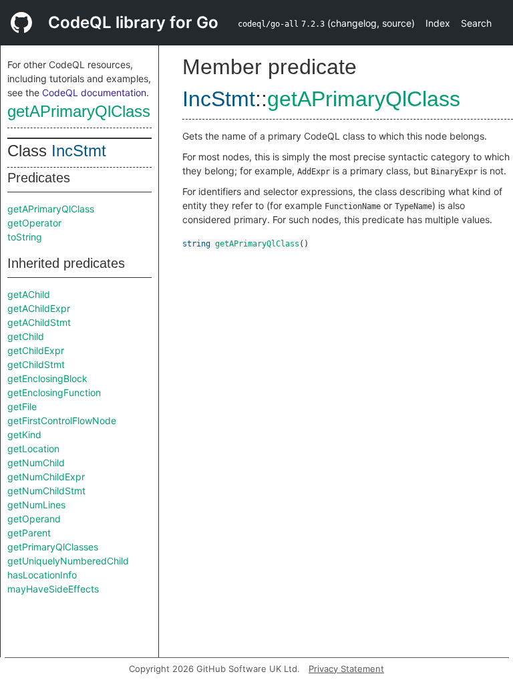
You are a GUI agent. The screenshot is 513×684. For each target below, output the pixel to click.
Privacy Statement (346, 668)
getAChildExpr (38, 308)
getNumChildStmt (46, 490)
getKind (24, 434)
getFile (22, 406)
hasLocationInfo (42, 574)
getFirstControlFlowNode (61, 420)
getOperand (34, 518)
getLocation (33, 448)
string (196, 243)
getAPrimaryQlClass (78, 111)
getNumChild (36, 462)
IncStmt (78, 151)
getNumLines (36, 504)
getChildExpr (35, 350)
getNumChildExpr (46, 476)
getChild (25, 336)
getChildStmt (36, 364)
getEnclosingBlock (47, 378)
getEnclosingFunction (54, 392)
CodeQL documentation (94, 92)
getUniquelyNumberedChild (68, 560)
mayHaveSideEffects (53, 588)
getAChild (28, 294)
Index (437, 23)
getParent (29, 532)
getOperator (34, 222)
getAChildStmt (39, 322)
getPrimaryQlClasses (52, 546)
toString (24, 236)
